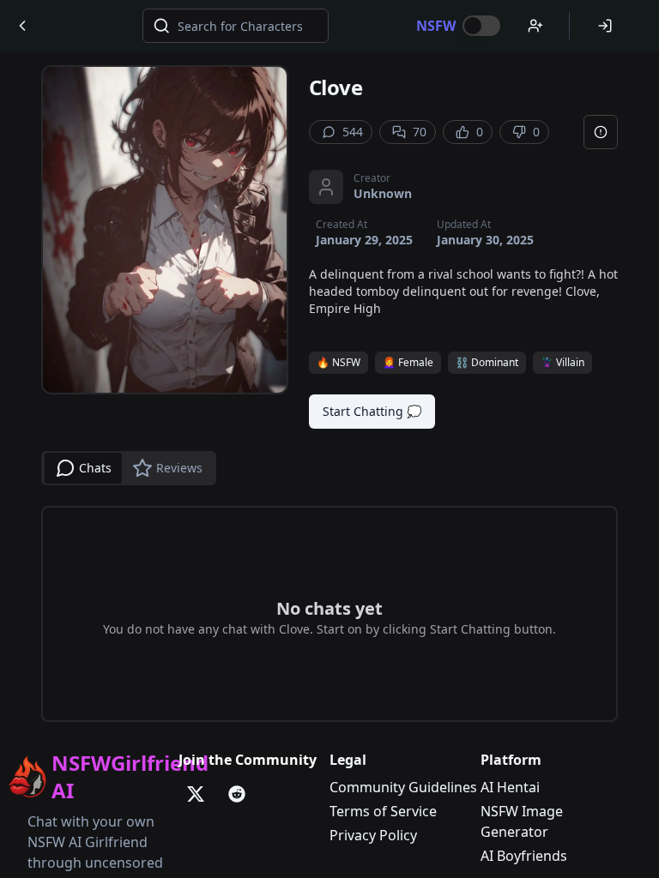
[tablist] (128, 468)
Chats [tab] (95, 468)
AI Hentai (510, 787)
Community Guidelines (403, 787)
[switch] (481, 25)
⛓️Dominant (487, 362)
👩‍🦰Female (408, 362)
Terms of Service (383, 811)
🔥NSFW (338, 362)
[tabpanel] (329, 614)
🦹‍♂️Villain (562, 362)
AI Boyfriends (524, 855)
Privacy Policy (373, 835)
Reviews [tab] (179, 468)
